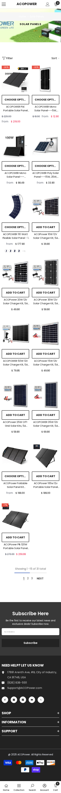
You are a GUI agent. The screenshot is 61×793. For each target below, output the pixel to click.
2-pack (10, 251)
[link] (32, 787)
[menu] (4, 4)
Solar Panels (37, 16)
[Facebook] (5, 700)
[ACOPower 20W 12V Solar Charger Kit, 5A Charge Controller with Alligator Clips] (15, 272)
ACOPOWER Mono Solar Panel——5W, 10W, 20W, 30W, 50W (45, 108)
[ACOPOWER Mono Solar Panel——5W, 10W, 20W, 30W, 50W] (45, 79)
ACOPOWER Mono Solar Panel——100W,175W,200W (15, 175)
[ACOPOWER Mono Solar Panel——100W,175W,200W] (15, 146)
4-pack (19, 251)
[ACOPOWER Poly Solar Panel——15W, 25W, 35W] (45, 146)
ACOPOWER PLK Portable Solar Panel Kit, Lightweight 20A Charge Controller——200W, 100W (15, 108)
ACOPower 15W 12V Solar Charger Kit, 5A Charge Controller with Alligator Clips (45, 362)
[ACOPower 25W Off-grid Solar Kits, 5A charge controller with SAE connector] (15, 395)
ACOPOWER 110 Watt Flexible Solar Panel (15, 236)
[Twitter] (41, 700)
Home (22, 16)
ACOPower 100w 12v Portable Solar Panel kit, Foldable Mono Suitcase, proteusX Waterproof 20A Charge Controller (45, 485)
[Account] (47, 4)
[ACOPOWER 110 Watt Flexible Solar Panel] (15, 207)
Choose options (17, 100)
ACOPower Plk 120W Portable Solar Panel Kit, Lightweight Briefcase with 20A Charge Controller (15, 546)
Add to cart (45, 227)
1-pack (6, 251)
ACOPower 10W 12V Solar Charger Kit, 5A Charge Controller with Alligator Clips (45, 236)
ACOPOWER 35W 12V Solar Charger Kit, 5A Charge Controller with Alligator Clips (45, 424)
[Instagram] (14, 700)
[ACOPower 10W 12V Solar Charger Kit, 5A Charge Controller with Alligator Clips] (45, 207)
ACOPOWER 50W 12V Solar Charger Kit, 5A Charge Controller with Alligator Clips (15, 362)
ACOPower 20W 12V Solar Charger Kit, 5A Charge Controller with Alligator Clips (15, 301)
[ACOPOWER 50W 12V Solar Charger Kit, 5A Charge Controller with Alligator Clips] (15, 333)
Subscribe (30, 643)
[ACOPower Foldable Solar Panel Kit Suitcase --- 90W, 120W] (15, 456)
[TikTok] (23, 700)
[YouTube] (32, 700)
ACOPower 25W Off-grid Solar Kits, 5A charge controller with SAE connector (15, 424)
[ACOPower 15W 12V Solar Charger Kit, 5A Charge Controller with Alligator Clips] (45, 333)
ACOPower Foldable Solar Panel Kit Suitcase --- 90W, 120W (15, 485)
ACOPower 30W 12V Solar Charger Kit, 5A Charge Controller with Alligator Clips (45, 301)
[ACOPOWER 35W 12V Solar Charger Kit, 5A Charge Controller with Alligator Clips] (45, 395)
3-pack (14, 251)
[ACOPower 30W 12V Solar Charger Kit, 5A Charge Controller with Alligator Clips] (45, 272)
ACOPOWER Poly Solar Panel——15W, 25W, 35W (45, 175)
